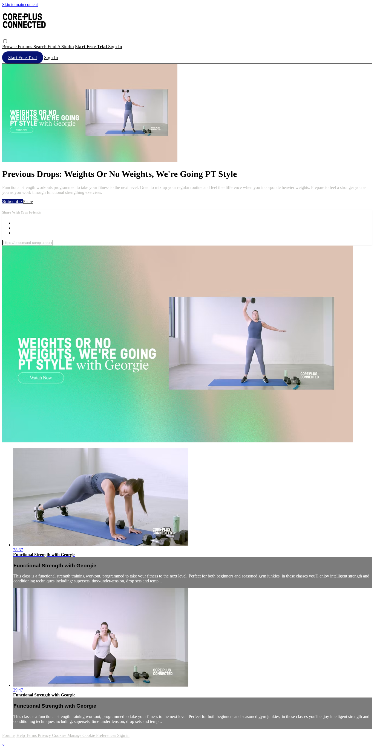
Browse (10, 46)
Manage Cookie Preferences (92, 735)
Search (40, 46)
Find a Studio (61, 46)
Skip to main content (20, 4)
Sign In (51, 57)
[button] (5, 41)
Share (28, 201)
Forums (25, 46)
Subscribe (12, 201)
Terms (32, 735)
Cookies (59, 735)
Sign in (115, 46)
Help (21, 735)
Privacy (45, 735)
